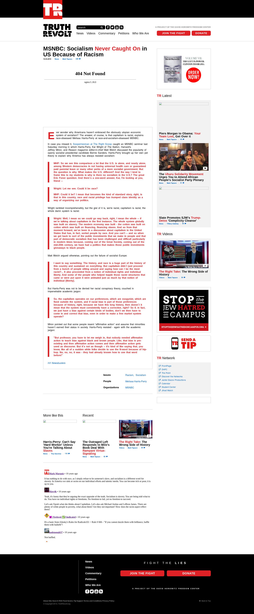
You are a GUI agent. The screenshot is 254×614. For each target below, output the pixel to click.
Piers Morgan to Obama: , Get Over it (180, 135)
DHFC (164, 369)
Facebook (108, 27)
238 (77, 59)
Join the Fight (173, 33)
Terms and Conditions (93, 600)
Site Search (53, 600)
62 (104, 456)
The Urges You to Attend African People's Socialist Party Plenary (181, 177)
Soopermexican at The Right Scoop (92, 144)
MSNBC (129, 387)
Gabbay (173, 224)
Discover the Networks (172, 376)
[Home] (52, 9)
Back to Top (206, 600)
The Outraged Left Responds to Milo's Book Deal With (96, 447)
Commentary (106, 33)
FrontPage (166, 365)
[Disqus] (97, 505)
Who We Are (140, 33)
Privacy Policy (108, 600)
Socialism (141, 375)
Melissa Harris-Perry (136, 381)
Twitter (112, 27)
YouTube (117, 27)
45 (181, 139)
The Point (166, 372)
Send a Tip (71, 600)
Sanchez (56, 454)
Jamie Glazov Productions (174, 379)
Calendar (166, 383)
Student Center (169, 386)
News (80, 33)
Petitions (123, 33)
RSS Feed (63, 600)
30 (142, 448)
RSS (121, 27)
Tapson (67, 59)
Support (80, 600)
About (45, 600)
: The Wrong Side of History (134, 443)
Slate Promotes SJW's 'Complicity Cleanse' (180, 219)
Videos (91, 33)
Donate (201, 33)
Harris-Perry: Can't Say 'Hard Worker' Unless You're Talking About (59, 446)
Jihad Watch (167, 390)
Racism (129, 375)
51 (181, 183)
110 (66, 453)
